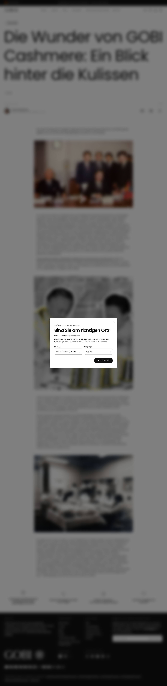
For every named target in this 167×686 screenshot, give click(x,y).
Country (57, 347)
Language (88, 347)
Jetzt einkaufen (103, 360)
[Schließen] (114, 322)
